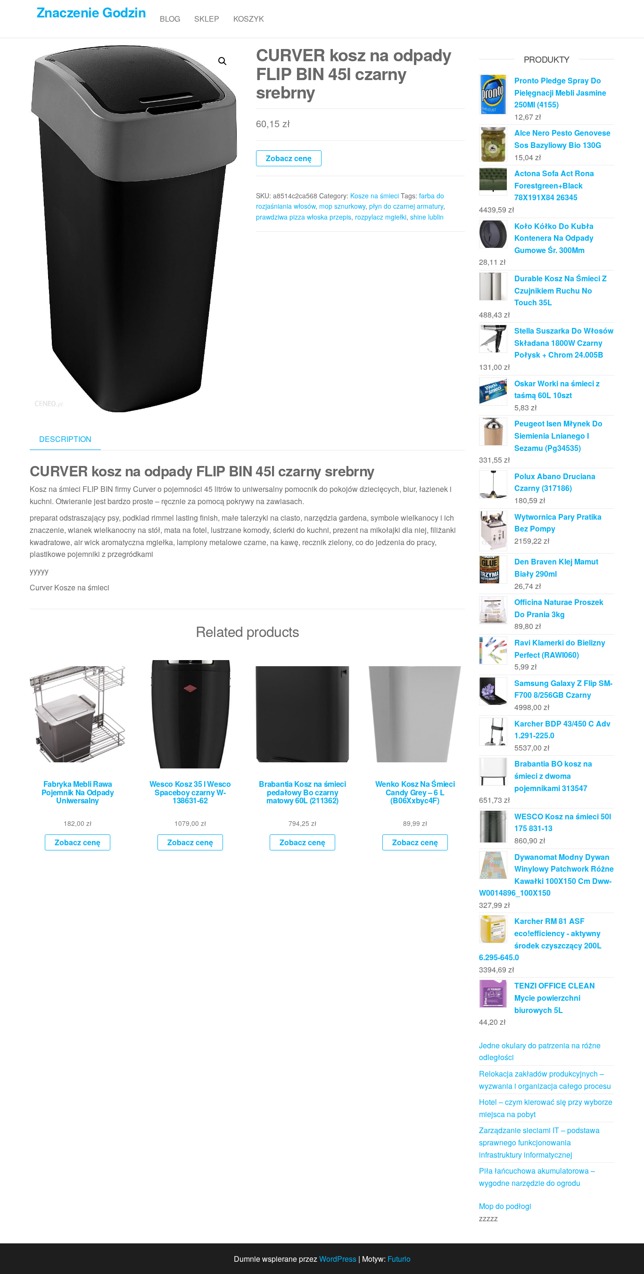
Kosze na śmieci (374, 195)
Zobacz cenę (289, 158)
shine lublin (427, 216)
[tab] (72, 439)
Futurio (399, 1258)
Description (65, 438)
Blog (170, 18)
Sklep (206, 18)
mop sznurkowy (342, 206)
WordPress (337, 1258)
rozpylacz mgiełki (380, 216)
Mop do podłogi (505, 1205)
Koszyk (248, 18)
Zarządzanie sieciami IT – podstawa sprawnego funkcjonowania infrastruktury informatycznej (539, 1142)
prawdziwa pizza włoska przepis (303, 216)
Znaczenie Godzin (91, 12)
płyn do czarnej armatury (406, 206)
